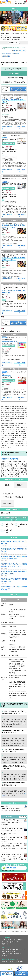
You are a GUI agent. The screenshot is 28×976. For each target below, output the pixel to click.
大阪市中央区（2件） (8, 531)
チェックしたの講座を (21, 973)
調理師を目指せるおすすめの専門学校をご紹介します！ (14, 550)
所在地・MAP (19, 961)
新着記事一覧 (23, 816)
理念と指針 (5, 961)
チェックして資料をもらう (11, 334)
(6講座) (14, 73)
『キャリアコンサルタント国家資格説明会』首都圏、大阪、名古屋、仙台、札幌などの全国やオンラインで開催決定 (13, 848)
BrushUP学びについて (18, 949)
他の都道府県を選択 (19, 50)
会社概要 (17, 953)
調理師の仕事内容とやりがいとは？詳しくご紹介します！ (14, 542)
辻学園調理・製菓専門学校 (10, 459)
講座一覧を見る (14, 42)
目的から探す (5, 942)
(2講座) (14, 82)
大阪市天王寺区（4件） (9, 525)
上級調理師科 (6, 182)
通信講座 (20, 940)
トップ (4, 940)
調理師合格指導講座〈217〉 (10, 341)
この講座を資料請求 (20, 127)
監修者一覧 (5, 944)
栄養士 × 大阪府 (5, 513)
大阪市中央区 (6, 56)
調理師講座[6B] (6, 375)
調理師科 (4, 137)
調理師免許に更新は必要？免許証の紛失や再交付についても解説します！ (14, 557)
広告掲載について (7, 953)
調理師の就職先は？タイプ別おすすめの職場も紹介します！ (14, 587)
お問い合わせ (5, 949)
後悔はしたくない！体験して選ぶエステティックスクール (11, 839)
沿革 (11, 961)
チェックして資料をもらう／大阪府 (13, 95)
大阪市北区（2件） (22, 525)
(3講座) (14, 77)
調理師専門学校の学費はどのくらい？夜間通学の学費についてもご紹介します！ (14, 565)
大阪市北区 (15, 53)
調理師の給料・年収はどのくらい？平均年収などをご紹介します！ (14, 572)
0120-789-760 (10, 868)
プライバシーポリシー (8, 951)
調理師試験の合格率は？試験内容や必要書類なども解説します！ (14, 580)
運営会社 (4, 955)
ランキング (15, 942)
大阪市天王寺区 (6, 53)
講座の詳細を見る (7, 127)
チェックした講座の (17, 89)
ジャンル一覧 (12, 940)
